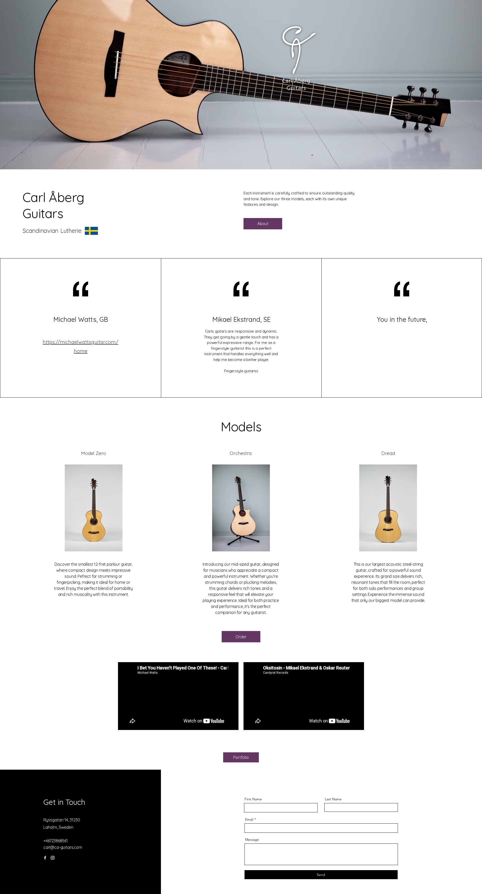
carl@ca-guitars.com (62, 847)
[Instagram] (52, 858)
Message (252, 839)
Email (249, 819)
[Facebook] (45, 858)
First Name (253, 799)
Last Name (333, 799)
